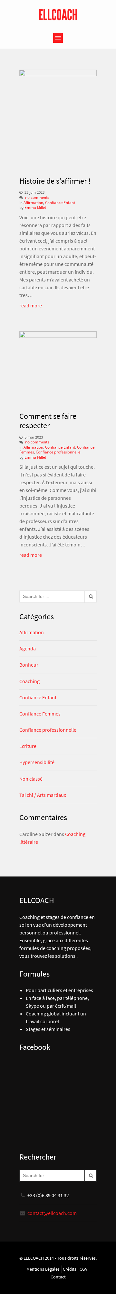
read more (30, 305)
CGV (83, 1269)
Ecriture (27, 746)
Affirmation (33, 202)
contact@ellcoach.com (52, 1213)
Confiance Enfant (60, 202)
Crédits (69, 1269)
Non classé (31, 778)
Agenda (27, 648)
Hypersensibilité (36, 762)
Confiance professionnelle (58, 451)
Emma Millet (35, 207)
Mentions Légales (43, 1269)
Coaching (29, 681)
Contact (58, 1277)
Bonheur (28, 664)
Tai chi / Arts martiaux (42, 795)
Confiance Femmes (40, 713)
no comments (37, 197)
